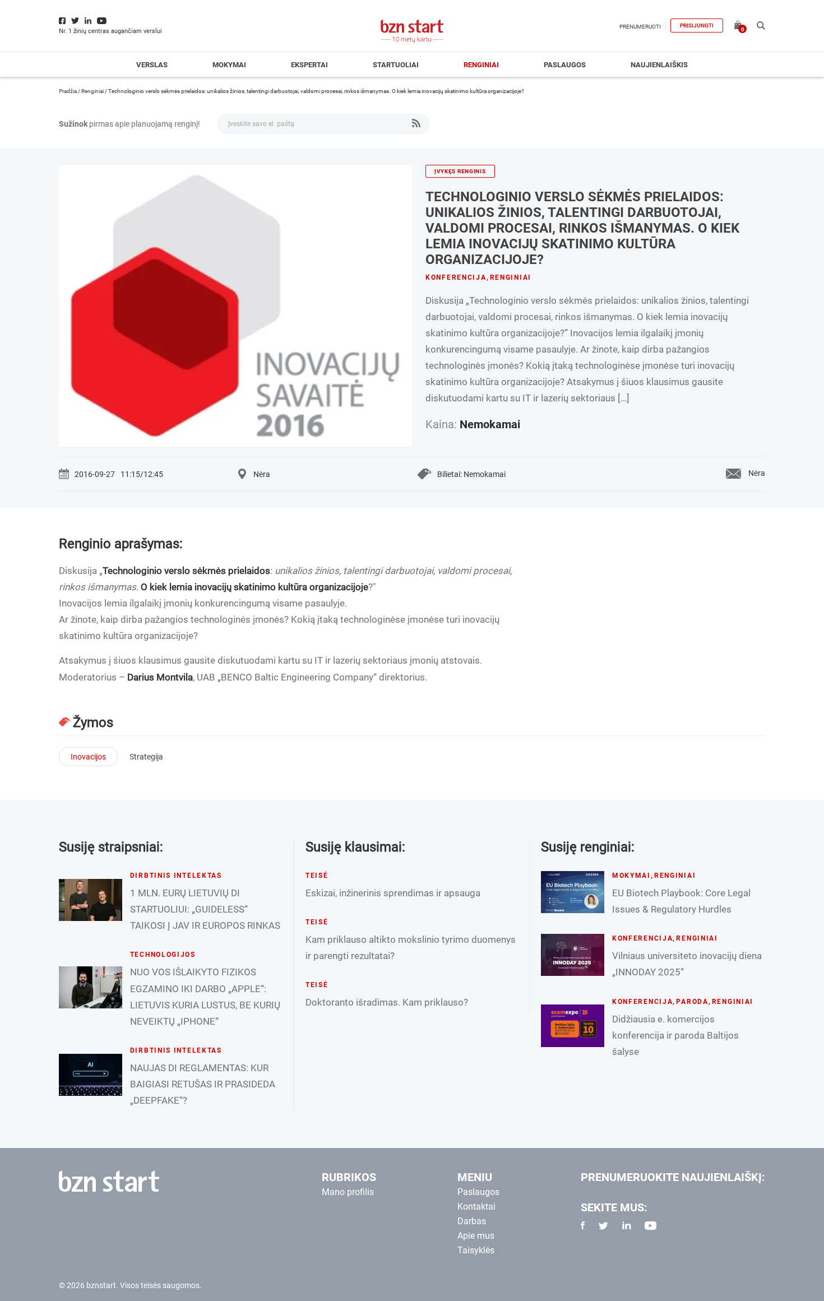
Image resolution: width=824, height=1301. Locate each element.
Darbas (471, 1221)
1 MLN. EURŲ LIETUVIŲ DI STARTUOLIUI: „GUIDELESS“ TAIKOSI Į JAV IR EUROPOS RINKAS (205, 909)
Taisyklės (475, 1250)
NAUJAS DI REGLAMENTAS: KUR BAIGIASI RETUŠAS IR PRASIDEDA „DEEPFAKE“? (202, 1084)
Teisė (316, 875)
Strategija (146, 756)
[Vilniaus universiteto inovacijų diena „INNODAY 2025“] (572, 955)
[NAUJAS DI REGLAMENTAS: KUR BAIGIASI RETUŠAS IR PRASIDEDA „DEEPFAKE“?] (90, 1075)
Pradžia (68, 91)
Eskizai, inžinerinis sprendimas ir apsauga (392, 893)
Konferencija (456, 277)
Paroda (692, 1002)
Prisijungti (697, 25)
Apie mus (475, 1235)
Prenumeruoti (640, 27)
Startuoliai (396, 65)
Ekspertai (309, 65)
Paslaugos (565, 65)
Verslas (152, 65)
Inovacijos (88, 756)
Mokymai (229, 65)
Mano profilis (348, 1192)
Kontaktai (476, 1206)
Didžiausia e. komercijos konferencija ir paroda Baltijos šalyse (675, 1035)
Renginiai (481, 65)
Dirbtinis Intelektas (176, 875)
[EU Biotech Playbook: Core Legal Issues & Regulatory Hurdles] (572, 892)
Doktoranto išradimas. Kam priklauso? (386, 1002)
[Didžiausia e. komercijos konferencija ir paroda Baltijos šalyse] (572, 1025)
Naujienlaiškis (659, 65)
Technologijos (163, 955)
